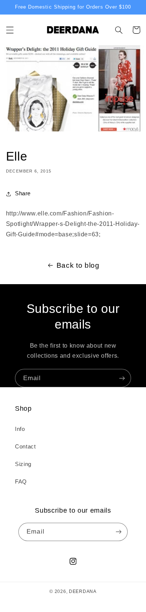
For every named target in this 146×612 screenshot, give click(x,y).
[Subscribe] (122, 378)
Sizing (23, 464)
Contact (25, 447)
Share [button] (23, 193)
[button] (9, 29)
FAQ (21, 482)
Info (20, 429)
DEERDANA (83, 591)
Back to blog (78, 265)
